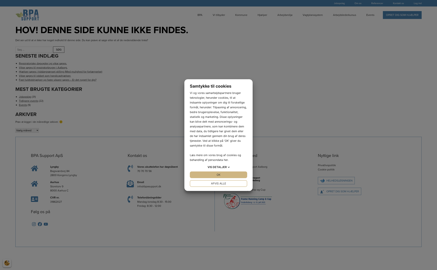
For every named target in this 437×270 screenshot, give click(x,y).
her (226, 160)
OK (218, 174)
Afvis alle (218, 183)
